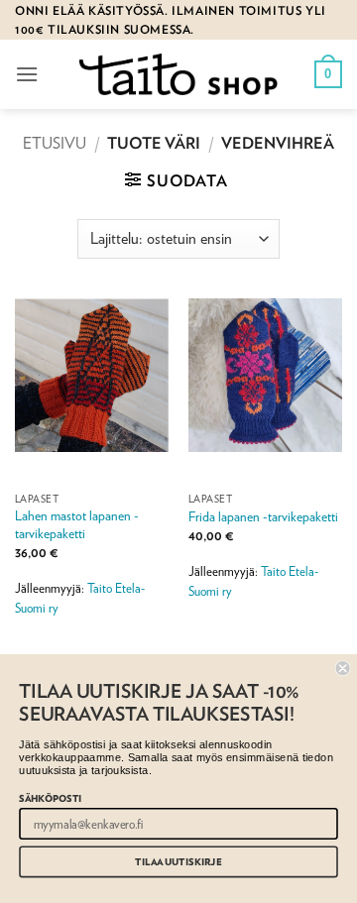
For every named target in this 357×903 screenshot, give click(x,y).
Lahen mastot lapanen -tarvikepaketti (77, 524)
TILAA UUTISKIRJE (178, 861)
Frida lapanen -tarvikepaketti (263, 516)
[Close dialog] (343, 668)
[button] (27, 74)
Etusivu (54, 143)
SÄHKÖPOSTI (50, 797)
